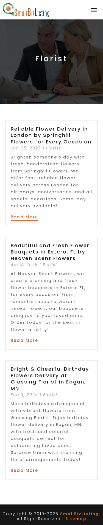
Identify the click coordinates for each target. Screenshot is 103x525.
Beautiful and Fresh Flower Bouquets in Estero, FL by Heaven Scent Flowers (50, 252)
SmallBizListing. (80, 514)
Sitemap (76, 518)
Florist (53, 148)
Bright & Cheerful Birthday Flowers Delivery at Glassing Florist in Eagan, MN (50, 378)
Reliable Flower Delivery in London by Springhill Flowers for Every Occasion (51, 135)
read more (24, 217)
